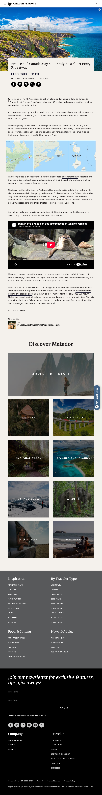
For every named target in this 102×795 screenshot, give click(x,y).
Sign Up (76, 406)
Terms (54, 413)
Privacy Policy (66, 413)
